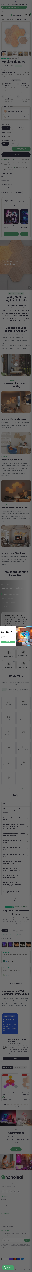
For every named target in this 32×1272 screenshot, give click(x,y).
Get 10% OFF (8, 641)
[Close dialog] (31, 626)
